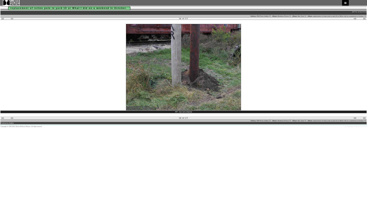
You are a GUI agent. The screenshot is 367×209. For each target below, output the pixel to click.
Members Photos (283, 16)
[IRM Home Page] (176, 3)
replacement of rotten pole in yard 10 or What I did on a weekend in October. (338, 16)
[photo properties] (359, 11)
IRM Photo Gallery (263, 16)
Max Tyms (301, 16)
